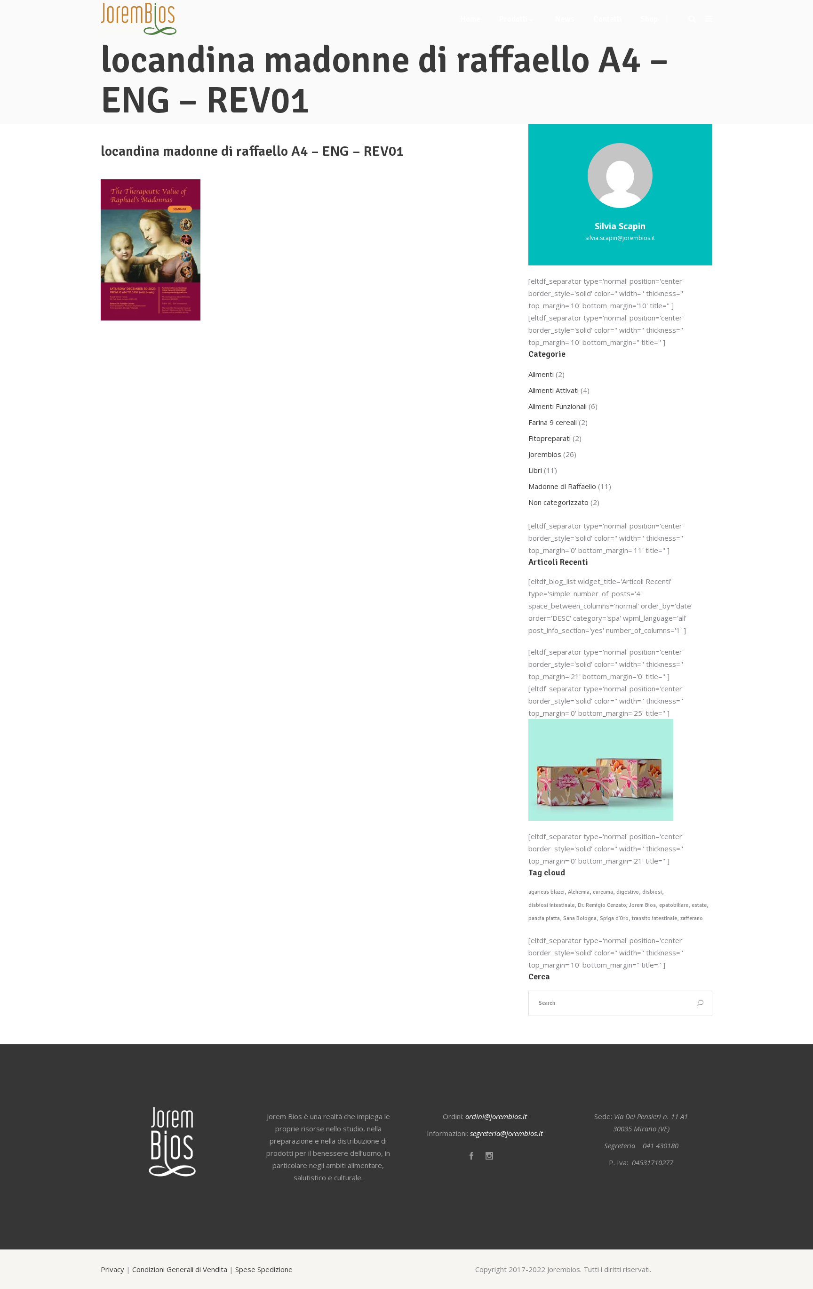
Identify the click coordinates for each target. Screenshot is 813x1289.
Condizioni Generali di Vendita (179, 1269)
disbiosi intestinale (551, 905)
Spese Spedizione (264, 1269)
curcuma (603, 892)
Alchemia (579, 892)
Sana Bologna (580, 918)
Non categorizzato (558, 502)
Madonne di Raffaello (562, 486)
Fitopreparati (549, 438)
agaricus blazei (546, 892)
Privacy (112, 1269)
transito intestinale (654, 918)
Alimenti (541, 374)
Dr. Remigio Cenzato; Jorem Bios (617, 905)
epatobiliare (673, 905)
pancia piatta (544, 918)
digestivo (627, 892)
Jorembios (544, 454)
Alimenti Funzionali (557, 406)
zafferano (691, 918)
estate (699, 905)
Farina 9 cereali (552, 422)
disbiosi (652, 892)
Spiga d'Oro (614, 918)
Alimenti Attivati (553, 390)
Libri (535, 470)
